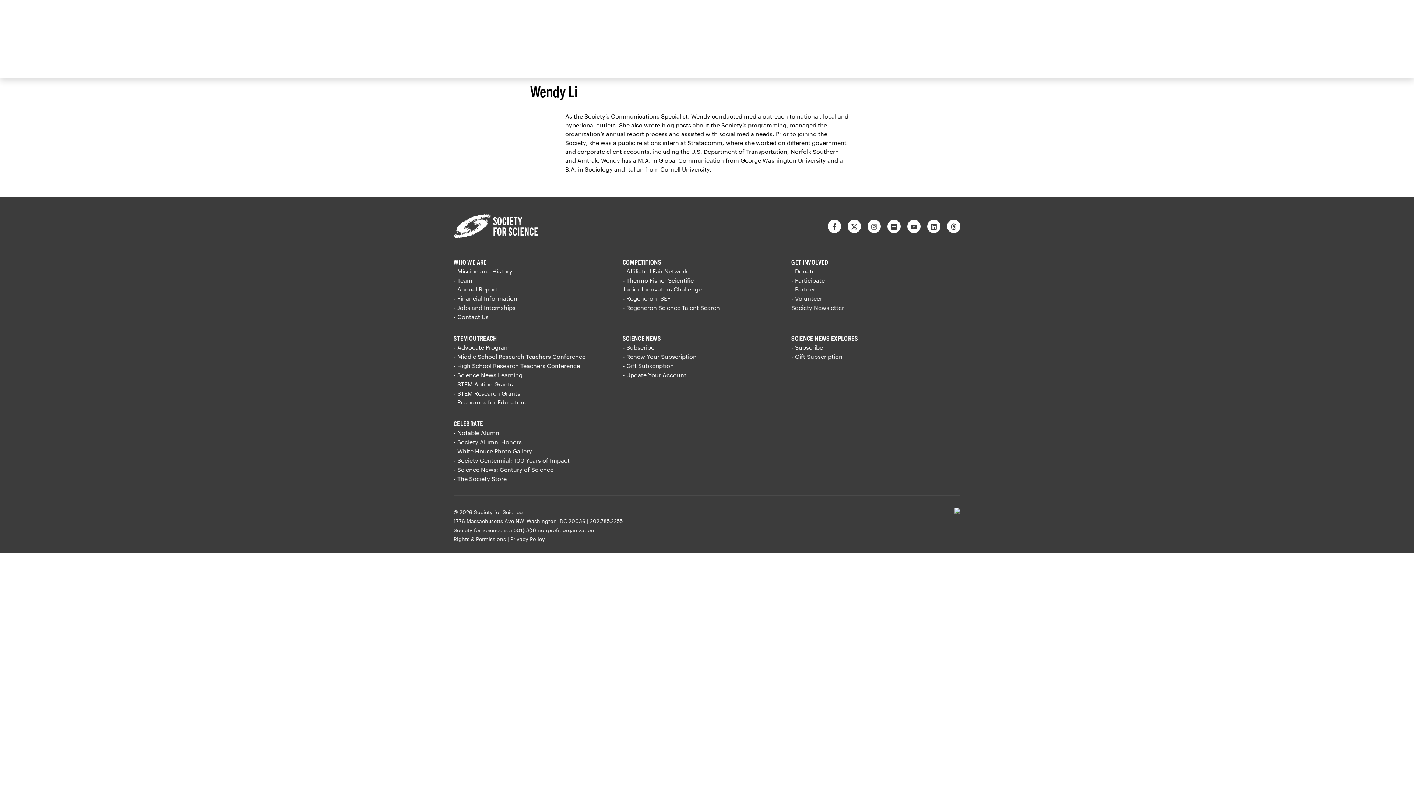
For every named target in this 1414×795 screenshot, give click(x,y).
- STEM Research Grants (487, 393)
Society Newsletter (817, 307)
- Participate (808, 280)
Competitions (642, 262)
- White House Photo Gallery (493, 451)
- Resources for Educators (490, 402)
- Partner (803, 289)
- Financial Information (485, 298)
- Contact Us (471, 316)
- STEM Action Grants (483, 384)
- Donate (803, 271)
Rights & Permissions (480, 539)
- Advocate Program (482, 347)
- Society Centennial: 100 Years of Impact (512, 460)
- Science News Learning (488, 374)
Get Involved (809, 262)
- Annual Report (475, 289)
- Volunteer (806, 298)
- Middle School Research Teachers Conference (519, 356)
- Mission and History (483, 271)
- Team (463, 280)
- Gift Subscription (648, 365)
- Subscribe (638, 347)
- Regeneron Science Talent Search (671, 307)
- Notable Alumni (477, 432)
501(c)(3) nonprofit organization (554, 530)
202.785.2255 (606, 521)
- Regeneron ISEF (647, 298)
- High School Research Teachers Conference (517, 365)
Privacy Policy (527, 539)
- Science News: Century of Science (503, 469)
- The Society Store (480, 478)
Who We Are (470, 262)
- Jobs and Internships (485, 307)
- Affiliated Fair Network (655, 271)
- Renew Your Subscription (660, 356)
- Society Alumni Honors (488, 441)
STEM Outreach (475, 338)
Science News (642, 338)
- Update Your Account (654, 374)
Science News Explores (824, 338)
